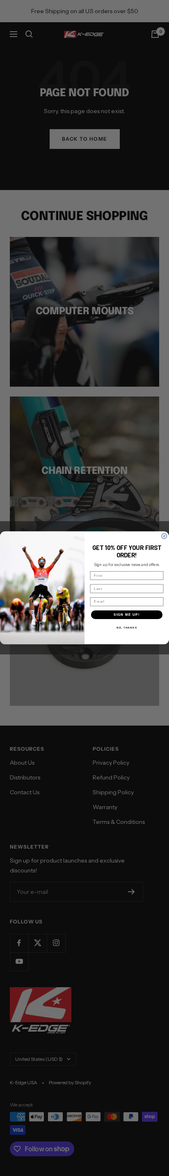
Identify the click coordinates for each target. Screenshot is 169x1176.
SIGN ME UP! (127, 615)
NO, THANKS (126, 627)
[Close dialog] (164, 536)
